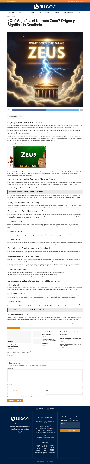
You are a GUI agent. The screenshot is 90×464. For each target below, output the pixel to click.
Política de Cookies (71, 1)
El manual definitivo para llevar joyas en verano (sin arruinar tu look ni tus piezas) (70, 339)
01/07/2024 (9, 28)
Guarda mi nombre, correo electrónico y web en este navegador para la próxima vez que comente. (31, 396)
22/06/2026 (44, 345)
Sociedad (11, 12)
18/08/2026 (10, 348)
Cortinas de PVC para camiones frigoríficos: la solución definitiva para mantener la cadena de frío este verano (70, 333)
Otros (45, 450)
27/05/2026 (62, 341)
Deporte (38, 448)
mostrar (21, 116)
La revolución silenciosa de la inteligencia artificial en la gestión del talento (49, 333)
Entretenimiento (68, 12)
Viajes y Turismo (52, 450)
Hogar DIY (32, 12)
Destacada (38, 450)
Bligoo (40, 461)
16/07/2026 (44, 336)
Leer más (11, 355)
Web (47, 390)
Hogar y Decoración (45, 446)
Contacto (77, 1)
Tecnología (22, 12)
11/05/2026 (62, 347)
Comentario (10, 368)
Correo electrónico (12, 390)
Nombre (9, 384)
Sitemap (81, 1)
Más (79, 12)
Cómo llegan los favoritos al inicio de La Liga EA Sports (18, 346)
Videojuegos (52, 452)
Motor (45, 448)
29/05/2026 (62, 336)
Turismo (57, 12)
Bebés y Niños (38, 446)
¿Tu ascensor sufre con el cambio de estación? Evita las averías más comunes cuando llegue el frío (49, 341)
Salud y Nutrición (45, 12)
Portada (8, 16)
